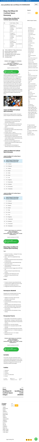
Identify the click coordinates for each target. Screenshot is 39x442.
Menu (36, 4)
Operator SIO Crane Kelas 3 (32, 66)
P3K (28, 72)
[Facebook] (27, 1)
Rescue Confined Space (31, 83)
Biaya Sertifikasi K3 (31, 31)
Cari (12, 403)
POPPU (29, 82)
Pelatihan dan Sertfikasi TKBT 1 (32, 75)
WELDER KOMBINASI (31, 105)
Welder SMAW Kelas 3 (31, 117)
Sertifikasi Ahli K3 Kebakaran (32, 85)
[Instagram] (31, 1)
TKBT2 (29, 101)
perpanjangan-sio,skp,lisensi (32, 77)
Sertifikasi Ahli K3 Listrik (31, 86)
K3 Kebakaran (30, 40)
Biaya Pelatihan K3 (31, 30)
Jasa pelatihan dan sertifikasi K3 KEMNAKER (15, 5)
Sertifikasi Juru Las (31, 89)
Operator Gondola (31, 62)
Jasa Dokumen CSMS (31, 38)
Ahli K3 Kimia (30, 27)
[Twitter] (29, 1)
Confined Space (30, 33)
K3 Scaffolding (30, 45)
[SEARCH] (36, 13)
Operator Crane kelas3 (31, 59)
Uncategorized (30, 104)
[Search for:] (31, 13)
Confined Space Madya (31, 34)
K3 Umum (29, 47)
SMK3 (29, 90)
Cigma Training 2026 (10, 439)
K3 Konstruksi (30, 41)
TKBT (29, 100)
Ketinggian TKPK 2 (31, 52)
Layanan (29, 54)
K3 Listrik (29, 44)
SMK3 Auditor (30, 92)
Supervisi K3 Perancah (31, 93)
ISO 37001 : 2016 (30, 37)
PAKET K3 (29, 74)
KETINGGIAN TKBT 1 (31, 48)
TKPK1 (29, 103)
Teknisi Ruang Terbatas (31, 98)
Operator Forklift (30, 60)
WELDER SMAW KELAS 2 (31, 116)
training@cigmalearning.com (19, 0)
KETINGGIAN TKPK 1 (31, 51)
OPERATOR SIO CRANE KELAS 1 (32, 63)
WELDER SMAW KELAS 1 (31, 114)
